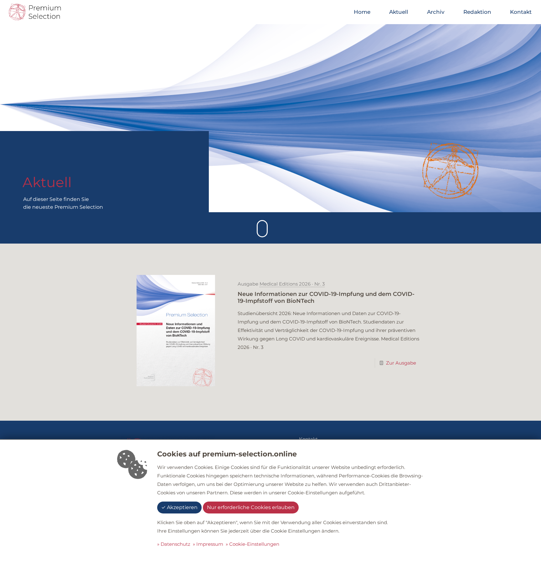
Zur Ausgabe (401, 363)
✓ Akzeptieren (179, 507)
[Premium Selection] (34, 12)
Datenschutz (175, 544)
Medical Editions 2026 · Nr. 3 (292, 284)
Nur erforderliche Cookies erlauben (251, 507)
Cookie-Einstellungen (254, 544)
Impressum (209, 544)
